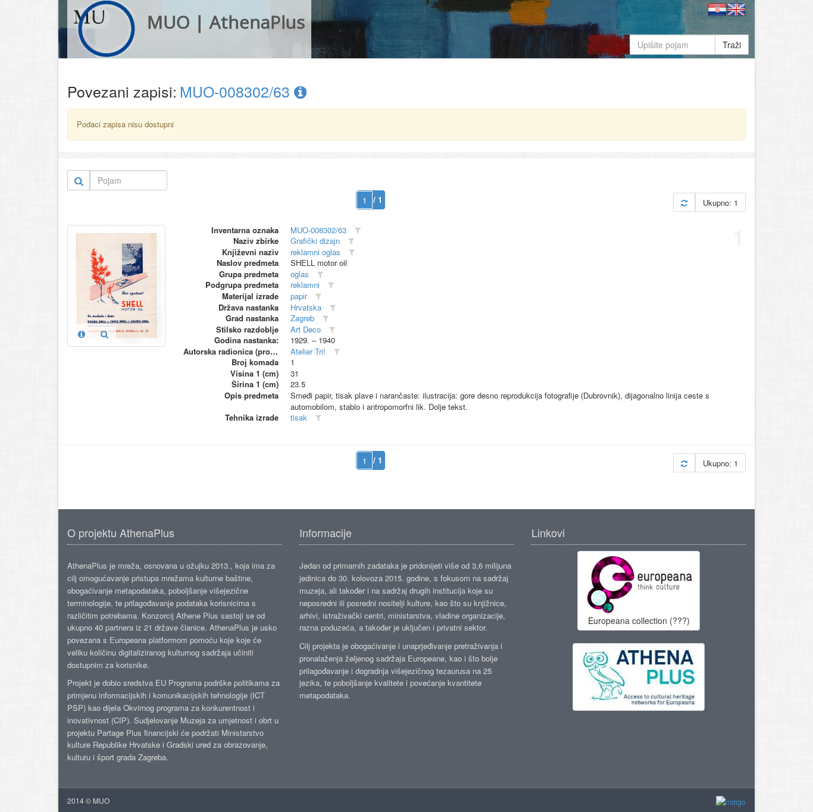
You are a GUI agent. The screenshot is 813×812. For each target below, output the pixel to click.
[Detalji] (81, 334)
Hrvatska (305, 307)
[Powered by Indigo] (731, 801)
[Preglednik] (104, 334)
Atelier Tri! (308, 351)
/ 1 (377, 199)
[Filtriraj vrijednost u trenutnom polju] (358, 230)
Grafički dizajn (315, 240)
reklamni (305, 284)
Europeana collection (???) (639, 620)
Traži (732, 45)
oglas (299, 274)
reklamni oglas (315, 252)
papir (298, 296)
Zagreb (302, 318)
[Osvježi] (684, 202)
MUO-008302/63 (237, 91)
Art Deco (305, 329)
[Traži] (79, 180)
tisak (298, 417)
